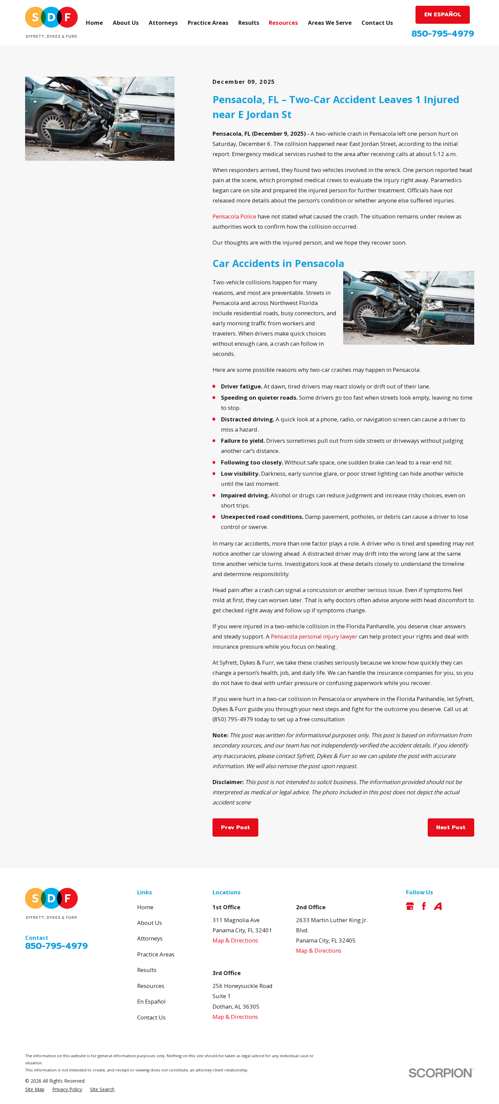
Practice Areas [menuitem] (208, 22)
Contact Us (151, 1017)
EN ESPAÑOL (442, 14)
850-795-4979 (442, 33)
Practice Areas (155, 954)
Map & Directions (235, 940)
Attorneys (150, 938)
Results (146, 970)
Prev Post (235, 827)
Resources (150, 986)
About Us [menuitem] (126, 22)
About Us (149, 923)
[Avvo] (438, 906)
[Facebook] (424, 906)
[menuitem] (34, 1089)
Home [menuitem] (94, 22)
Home (145, 907)
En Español (151, 1001)
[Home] (51, 22)
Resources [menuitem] (283, 22)
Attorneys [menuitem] (163, 22)
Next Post (450, 827)
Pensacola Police (234, 216)
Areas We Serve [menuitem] (330, 22)
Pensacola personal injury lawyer (314, 636)
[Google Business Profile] (410, 906)
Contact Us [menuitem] (377, 22)
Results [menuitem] (248, 22)
